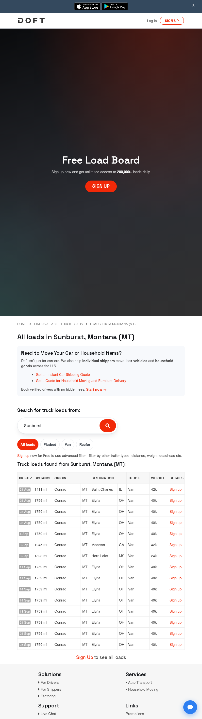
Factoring (48, 695)
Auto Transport (140, 682)
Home (22, 323)
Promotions (135, 713)
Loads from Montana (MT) (112, 323)
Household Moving (143, 689)
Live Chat (48, 713)
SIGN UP (172, 20)
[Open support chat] (190, 707)
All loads (27, 444)
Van (68, 444)
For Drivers (50, 682)
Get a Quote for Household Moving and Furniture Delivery (81, 380)
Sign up (23, 455)
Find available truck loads (58, 323)
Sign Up (84, 656)
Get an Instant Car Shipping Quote (63, 374)
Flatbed (50, 444)
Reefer (84, 444)
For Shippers (51, 689)
